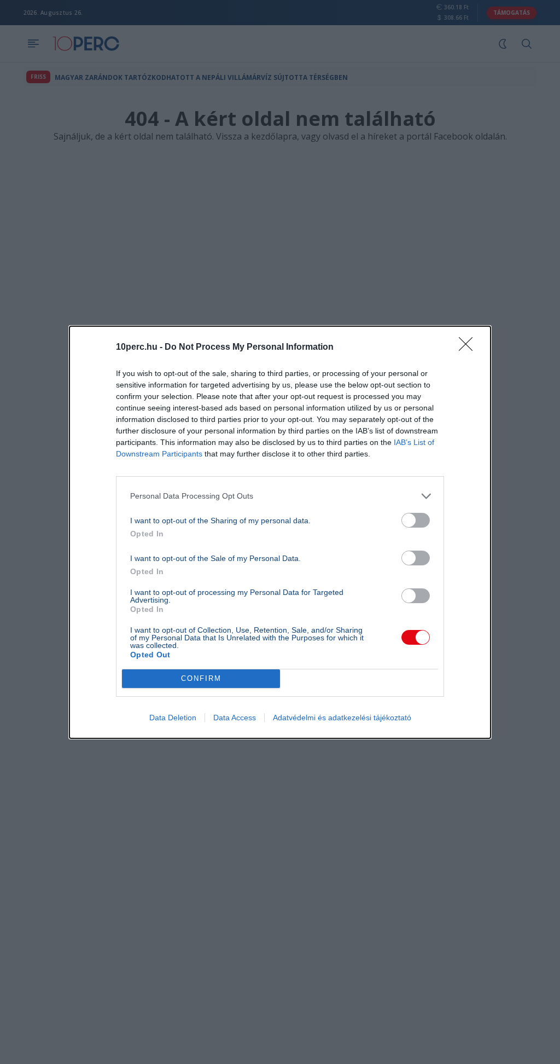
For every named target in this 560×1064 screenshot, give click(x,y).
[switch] (415, 520)
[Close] (469, 347)
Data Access (234, 717)
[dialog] (280, 532)
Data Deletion (172, 717)
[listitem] (280, 496)
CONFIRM (201, 678)
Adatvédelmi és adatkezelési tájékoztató (342, 717)
